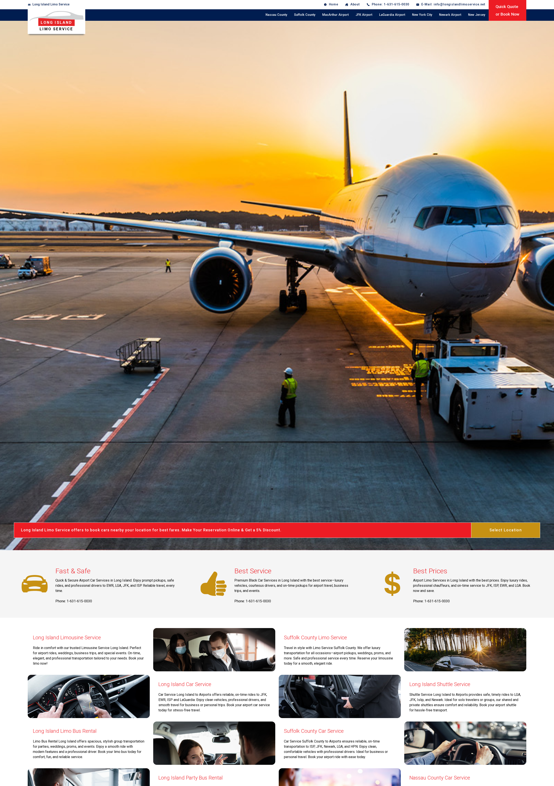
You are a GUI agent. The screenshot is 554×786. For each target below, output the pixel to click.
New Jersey (476, 15)
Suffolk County (304, 15)
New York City (422, 15)
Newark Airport (450, 15)
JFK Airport (364, 15)
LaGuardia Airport (392, 15)
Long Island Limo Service (50, 4)
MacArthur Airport (335, 15)
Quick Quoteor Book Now (507, 10)
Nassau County (276, 15)
